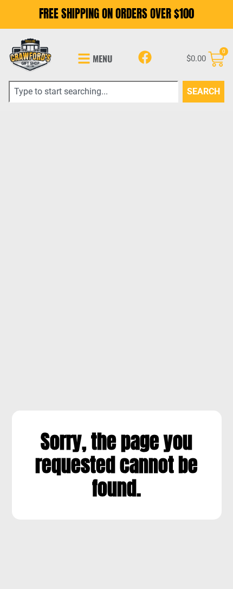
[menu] (83, 58)
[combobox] (93, 92)
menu (102, 58)
